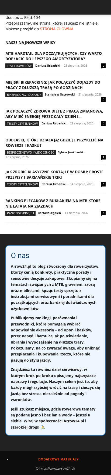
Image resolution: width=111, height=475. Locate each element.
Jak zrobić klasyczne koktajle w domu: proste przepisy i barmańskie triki (54, 174)
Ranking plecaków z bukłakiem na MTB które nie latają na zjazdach (52, 203)
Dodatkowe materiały (58, 459)
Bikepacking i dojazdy (24, 95)
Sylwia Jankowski (70, 152)
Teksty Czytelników (22, 123)
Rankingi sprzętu (20, 213)
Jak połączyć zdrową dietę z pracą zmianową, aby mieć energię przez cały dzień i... (54, 113)
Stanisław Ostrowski (60, 94)
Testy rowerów (19, 66)
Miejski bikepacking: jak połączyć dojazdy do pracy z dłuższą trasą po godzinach (52, 85)
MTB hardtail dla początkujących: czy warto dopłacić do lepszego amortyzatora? (53, 56)
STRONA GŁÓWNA (56, 28)
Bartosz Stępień (49, 213)
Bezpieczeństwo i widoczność (30, 152)
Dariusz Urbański (47, 65)
